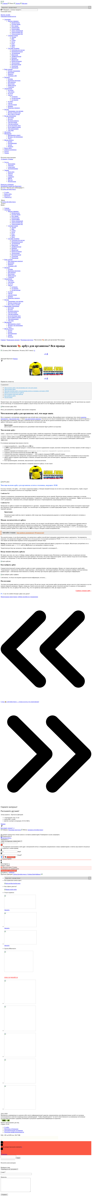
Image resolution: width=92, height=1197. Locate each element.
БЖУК (10, 178)
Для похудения (12, 122)
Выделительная (16, 64)
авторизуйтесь (6, 838)
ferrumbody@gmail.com (8, 186)
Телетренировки (13, 168)
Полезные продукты (14, 80)
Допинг (10, 175)
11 (34, 350)
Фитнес (6, 109)
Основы (10, 79)
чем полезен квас (14, 419)
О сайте (6, 192)
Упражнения (8, 88)
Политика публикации (11, 1129)
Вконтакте (18, 186)
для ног (10, 103)
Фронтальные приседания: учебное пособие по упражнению (19, 597)
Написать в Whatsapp (7, 184)
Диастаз (10, 173)
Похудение (11, 84)
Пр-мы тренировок (10, 116)
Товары (6, 153)
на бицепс (15, 96)
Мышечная (15, 59)
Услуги (6, 151)
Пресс (13, 45)
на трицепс (15, 100)
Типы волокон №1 (17, 32)
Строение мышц (13, 35)
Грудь (13, 42)
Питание (7, 77)
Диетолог (11, 165)
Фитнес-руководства (14, 112)
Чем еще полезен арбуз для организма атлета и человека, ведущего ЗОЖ (26, 391)
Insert (18, 1158)
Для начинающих (13, 129)
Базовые (10, 106)
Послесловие (8, 397)
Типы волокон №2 (17, 34)
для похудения (12, 104)
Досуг (10, 138)
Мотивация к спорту (14, 135)
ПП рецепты (12, 82)
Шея (13, 38)
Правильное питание (13, 340)
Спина (14, 40)
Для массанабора (13, 124)
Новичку (10, 74)
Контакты (7, 195)
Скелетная (15, 66)
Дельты (14, 37)
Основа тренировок (14, 71)
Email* (20, 855)
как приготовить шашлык (33, 419)
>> (83, 590)
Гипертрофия (16, 29)
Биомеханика (16, 22)
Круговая (11, 117)
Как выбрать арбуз (10, 396)
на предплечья (16, 98)
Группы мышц (16, 24)
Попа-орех (11, 172)
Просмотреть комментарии (8, 870)
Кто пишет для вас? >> (8, 828)
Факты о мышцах (13, 21)
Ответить (4, 1154)
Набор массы (12, 85)
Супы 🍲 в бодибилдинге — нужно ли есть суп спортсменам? (20, 701)
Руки (13, 43)
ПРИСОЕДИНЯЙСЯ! (11, 977)
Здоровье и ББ (12, 75)
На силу (10, 119)
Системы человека (13, 48)
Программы (11, 164)
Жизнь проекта (9, 140)
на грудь (10, 93)
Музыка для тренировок (15, 137)
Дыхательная (15, 63)
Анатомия (7, 19)
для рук (10, 95)
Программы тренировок (11, 306)
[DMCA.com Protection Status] (5, 1121)
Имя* (19, 851)
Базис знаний (8, 69)
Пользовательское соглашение (13, 1130)
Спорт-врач (11, 167)
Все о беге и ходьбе (14, 114)
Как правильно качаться (15, 261)
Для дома (11, 130)
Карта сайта (8, 148)
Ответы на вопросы (10, 149)
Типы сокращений (17, 30)
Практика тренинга (14, 108)
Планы (10, 141)
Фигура (10, 180)
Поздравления (12, 143)
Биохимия (11, 72)
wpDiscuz (11, 872)
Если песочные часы (14, 125)
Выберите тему (5, 1167)
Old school (7, 132)
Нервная (14, 58)
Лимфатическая (16, 56)
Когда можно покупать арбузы (13, 394)
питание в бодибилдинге (35, 830)
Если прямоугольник (14, 127)
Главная (6, 208)
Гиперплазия (15, 27)
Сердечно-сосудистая (18, 50)
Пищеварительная (17, 51)
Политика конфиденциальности (14, 1132)
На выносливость (13, 120)
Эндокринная (16, 53)
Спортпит (11, 87)
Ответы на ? (8, 197)
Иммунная (15, 55)
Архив (10, 145)
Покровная (15, 67)
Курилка (10, 146)
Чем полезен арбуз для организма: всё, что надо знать (20, 387)
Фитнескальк (12, 181)
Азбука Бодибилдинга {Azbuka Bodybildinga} (27, 874)
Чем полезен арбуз (10, 389)
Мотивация (7, 133)
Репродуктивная (17, 61)
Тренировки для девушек (15, 111)
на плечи (10, 90)
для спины (11, 92)
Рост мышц (15, 26)
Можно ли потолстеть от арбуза (14, 392)
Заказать (6, 910)
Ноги (13, 47)
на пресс (10, 101)
